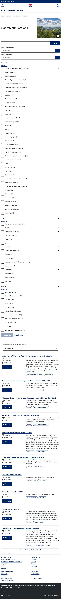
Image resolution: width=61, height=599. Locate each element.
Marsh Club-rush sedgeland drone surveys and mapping (20, 415)
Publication (4, 63)
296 (37, 550)
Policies (33, 564)
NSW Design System (53, 595)
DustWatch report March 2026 (12, 492)
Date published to (6, 54)
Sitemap (3, 591)
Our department (6, 557)
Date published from (7, 47)
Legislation (34, 559)
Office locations (35, 573)
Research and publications (13, 16)
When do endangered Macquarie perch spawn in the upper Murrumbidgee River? (29, 398)
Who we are (4, 573)
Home (2, 16)
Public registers (35, 566)
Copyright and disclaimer (7, 580)
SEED (2, 566)
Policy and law (35, 557)
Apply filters (7, 335)
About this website (7, 571)
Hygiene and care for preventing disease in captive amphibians (23, 457)
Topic (3, 218)
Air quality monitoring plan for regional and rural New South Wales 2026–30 (27, 381)
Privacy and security (6, 578)
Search (55, 43)
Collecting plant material (10, 509)
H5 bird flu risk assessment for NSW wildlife (17, 432)
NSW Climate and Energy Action (9, 559)
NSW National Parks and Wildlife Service (11, 561)
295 (34, 550)
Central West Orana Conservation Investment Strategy (20, 528)
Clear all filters (18, 335)
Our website (4, 576)
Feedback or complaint (37, 578)
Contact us (34, 571)
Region (3, 286)
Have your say (34, 576)
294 (31, 550)
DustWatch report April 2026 (12, 475)
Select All (4, 65)
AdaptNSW (4, 564)
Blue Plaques (4, 568)
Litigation (33, 561)
